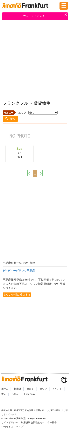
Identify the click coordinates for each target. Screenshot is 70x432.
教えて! (30, 388)
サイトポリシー (9, 422)
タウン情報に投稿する (17, 294)
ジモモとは (7, 426)
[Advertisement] (35, 60)
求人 (3, 394)
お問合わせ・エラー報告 (44, 422)
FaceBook (29, 394)
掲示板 (17, 388)
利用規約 (25, 422)
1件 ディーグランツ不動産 (19, 270)
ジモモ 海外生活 (17, 418)
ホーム (4, 388)
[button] (10, 119)
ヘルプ (19, 426)
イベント (57, 388)
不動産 (15, 394)
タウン (43, 388)
